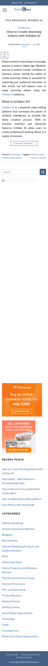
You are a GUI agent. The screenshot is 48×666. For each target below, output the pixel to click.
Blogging (7, 534)
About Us (17, 2)
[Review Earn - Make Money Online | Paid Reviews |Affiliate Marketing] (26, 10)
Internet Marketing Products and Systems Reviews (20, 548)
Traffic (5, 624)
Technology (24, 28)
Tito (24, 47)
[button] (4, 10)
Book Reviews (10, 540)
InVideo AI (8, 94)
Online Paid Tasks (12, 562)
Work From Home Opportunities (20, 636)
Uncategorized (10, 630)
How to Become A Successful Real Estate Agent (21, 491)
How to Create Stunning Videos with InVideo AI (22, 471)
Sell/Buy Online (10, 607)
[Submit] (43, 172)
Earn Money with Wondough (18, 504)
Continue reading (24, 143)
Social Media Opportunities (17, 613)
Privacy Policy (24, 657)
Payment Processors (13, 583)
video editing (15, 158)
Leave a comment (38, 158)
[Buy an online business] (22, 399)
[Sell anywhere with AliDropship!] (18, 436)
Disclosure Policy (31, 654)
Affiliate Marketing (12, 523)
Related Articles (11, 601)
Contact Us (30, 2)
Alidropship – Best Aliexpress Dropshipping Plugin (18, 481)
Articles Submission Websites (18, 528)
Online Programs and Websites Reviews (19, 570)
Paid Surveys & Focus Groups (18, 577)
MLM (5, 556)
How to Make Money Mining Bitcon (22, 498)
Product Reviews (11, 595)
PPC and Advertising (13, 589)
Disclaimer (13, 654)
